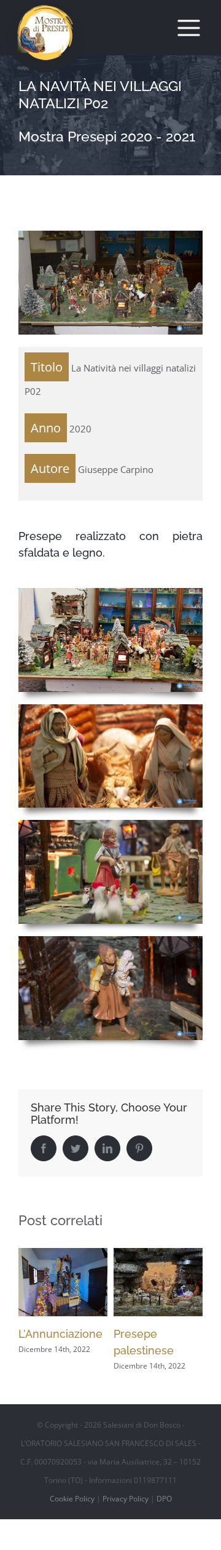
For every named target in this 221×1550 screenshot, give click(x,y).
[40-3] (110, 824)
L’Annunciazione (60, 1333)
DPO (164, 1498)
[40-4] (110, 940)
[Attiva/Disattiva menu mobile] (189, 28)
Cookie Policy (72, 1498)
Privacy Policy (126, 1498)
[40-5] (110, 592)
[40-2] (110, 708)
